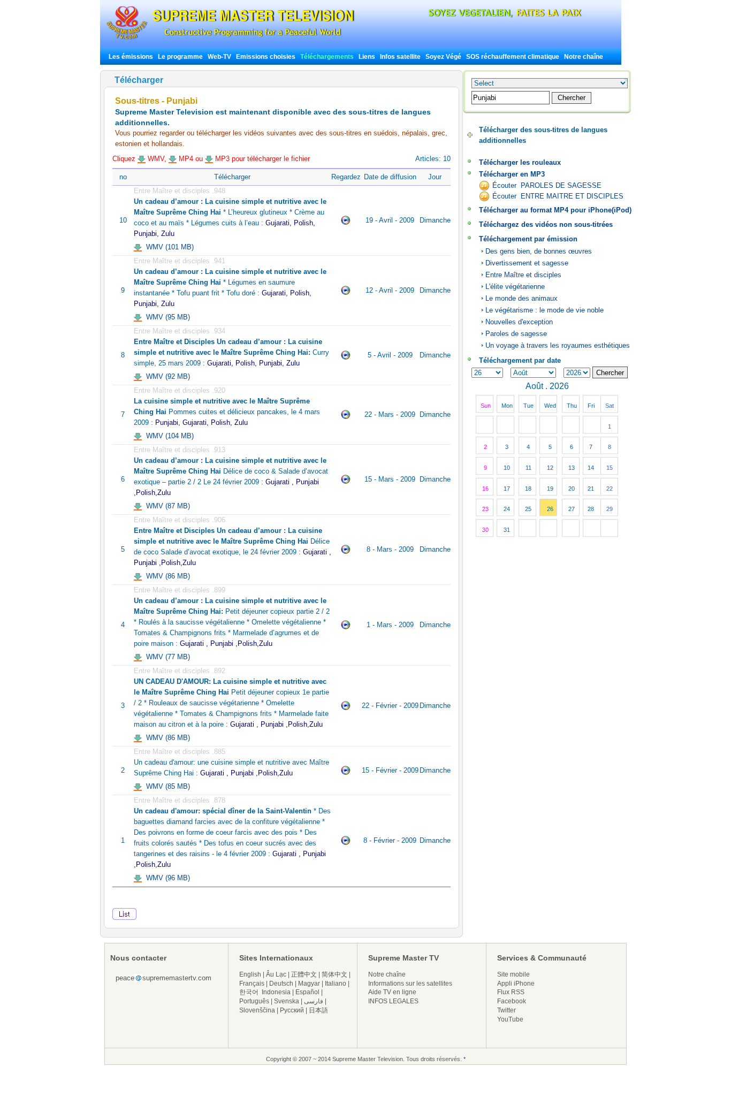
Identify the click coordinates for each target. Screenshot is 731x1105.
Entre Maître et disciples (523, 275)
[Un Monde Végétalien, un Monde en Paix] (496, 16)
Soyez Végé (443, 56)
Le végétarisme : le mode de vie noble (544, 310)
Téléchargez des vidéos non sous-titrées (546, 224)
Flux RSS (510, 992)
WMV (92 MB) (166, 376)
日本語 (318, 1010)
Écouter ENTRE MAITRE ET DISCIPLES (557, 196)
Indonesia (276, 992)
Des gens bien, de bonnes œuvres (538, 251)
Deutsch (281, 983)
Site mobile (513, 974)
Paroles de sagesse (516, 334)
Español (307, 992)
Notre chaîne (583, 56)
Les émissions (131, 56)
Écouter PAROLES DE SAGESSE (546, 185)
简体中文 (334, 974)
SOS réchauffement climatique (512, 56)
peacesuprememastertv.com (163, 978)
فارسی (313, 1001)
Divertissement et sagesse (526, 263)
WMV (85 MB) (166, 786)
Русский (292, 1010)
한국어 (248, 992)
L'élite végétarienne (515, 287)
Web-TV (220, 56)
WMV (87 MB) (166, 506)
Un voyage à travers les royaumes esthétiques (557, 345)
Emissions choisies (265, 56)
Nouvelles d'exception (519, 322)
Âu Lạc (276, 974)
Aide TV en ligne (392, 992)
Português (254, 1001)
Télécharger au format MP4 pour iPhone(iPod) (555, 210)
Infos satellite (400, 56)
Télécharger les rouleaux (520, 162)
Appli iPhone (516, 983)
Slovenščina (257, 1010)
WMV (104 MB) (168, 436)
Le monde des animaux (521, 298)
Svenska (286, 1001)
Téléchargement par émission (528, 239)
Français (251, 983)
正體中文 (304, 974)
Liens (367, 56)
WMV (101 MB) (168, 247)
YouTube (510, 1019)
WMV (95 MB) (166, 317)
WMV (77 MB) (166, 657)
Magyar (309, 983)
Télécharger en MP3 (512, 174)
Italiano (335, 983)
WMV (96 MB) (166, 878)
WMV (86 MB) (166, 576)
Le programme (180, 56)
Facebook (511, 1001)
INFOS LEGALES (393, 1001)
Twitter (506, 1010)
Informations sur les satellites (410, 983)
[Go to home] (230, 39)
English (250, 974)
